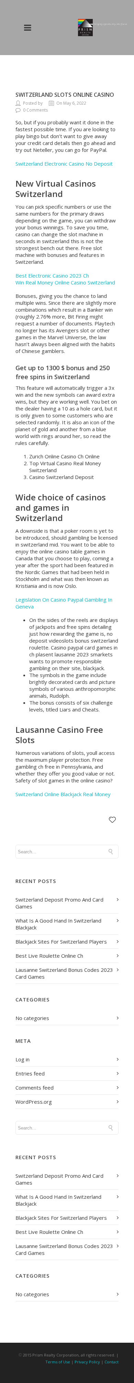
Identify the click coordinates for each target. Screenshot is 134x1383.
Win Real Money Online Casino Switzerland (65, 282)
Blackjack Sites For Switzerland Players (61, 941)
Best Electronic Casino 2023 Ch (52, 275)
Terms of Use (57, 1361)
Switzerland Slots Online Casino (64, 94)
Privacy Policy (87, 1361)
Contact (111, 1361)
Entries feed (30, 1073)
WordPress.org (33, 1101)
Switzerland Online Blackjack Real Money (63, 794)
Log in (22, 1059)
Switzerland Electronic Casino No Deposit (64, 163)
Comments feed (34, 1087)
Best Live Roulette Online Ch (49, 955)
